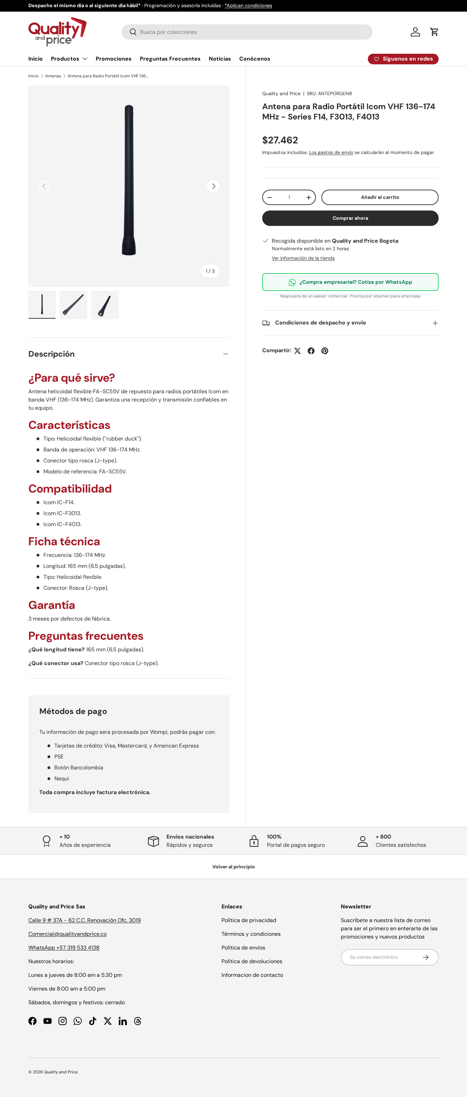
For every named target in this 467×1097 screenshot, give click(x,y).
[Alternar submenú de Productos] (85, 58)
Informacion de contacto (252, 975)
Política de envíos (243, 947)
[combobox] (247, 32)
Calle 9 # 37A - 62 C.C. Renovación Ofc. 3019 (84, 920)
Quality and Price (281, 93)
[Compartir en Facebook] (311, 351)
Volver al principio (233, 867)
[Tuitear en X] (297, 351)
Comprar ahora (350, 218)
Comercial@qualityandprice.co (67, 933)
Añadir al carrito (380, 197)
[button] (434, 31)
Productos (65, 58)
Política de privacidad (249, 920)
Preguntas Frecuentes (170, 58)
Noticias (220, 58)
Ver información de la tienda (303, 258)
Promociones (114, 58)
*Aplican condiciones (248, 5)
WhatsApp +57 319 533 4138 (63, 947)
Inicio (35, 58)
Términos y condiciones (251, 933)
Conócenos (254, 58)
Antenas (53, 76)
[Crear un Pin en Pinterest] (325, 351)
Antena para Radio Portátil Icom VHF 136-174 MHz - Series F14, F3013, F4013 (109, 76)
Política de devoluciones (252, 961)
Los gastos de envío (331, 153)
